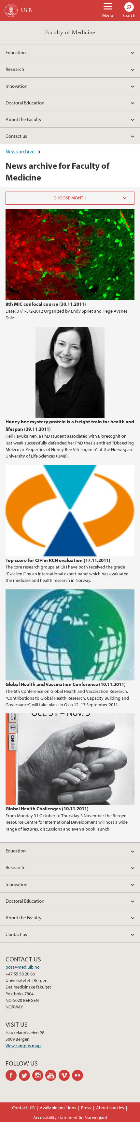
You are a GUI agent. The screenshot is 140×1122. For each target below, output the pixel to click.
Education (16, 52)
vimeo (65, 1075)
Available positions (58, 1108)
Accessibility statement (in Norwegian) (70, 1117)
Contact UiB (23, 1108)
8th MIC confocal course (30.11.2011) (46, 304)
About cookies (110, 1108)
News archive (20, 151)
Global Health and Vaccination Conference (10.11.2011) (66, 684)
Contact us (16, 135)
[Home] (11, 10)
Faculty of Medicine (70, 32)
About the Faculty (23, 119)
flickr (78, 1075)
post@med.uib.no (23, 967)
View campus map (23, 1046)
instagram (39, 1075)
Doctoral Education (25, 102)
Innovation (16, 86)
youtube (52, 1075)
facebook (12, 1075)
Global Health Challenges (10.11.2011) (47, 808)
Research (15, 69)
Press (86, 1108)
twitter (25, 1075)
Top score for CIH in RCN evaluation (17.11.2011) (58, 560)
